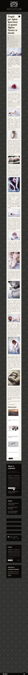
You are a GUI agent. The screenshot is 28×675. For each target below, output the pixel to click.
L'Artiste (10, 41)
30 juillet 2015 (11, 35)
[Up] (24, 673)
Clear (19, 560)
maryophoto (12, 538)
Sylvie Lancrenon (11, 46)
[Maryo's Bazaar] (14, 4)
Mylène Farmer (11, 45)
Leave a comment (11, 38)
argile (16, 42)
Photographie (16, 41)
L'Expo (13, 41)
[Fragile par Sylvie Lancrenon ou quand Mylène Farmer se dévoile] (14, 55)
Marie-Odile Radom (12, 37)
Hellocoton (16, 538)
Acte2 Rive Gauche (12, 42)
